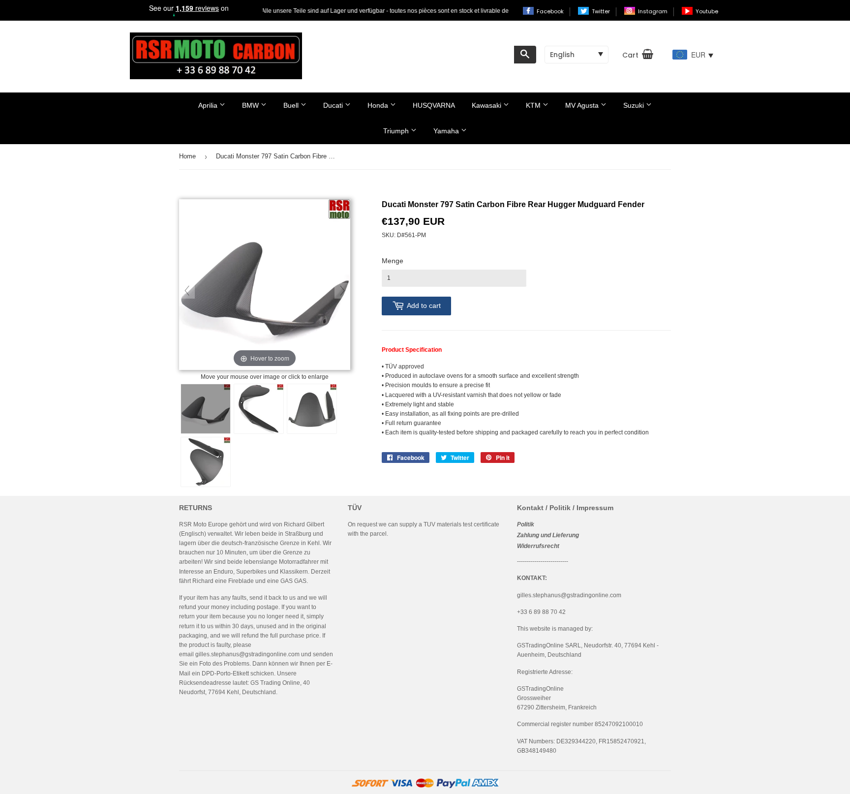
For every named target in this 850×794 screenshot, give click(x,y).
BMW (251, 105)
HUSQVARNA (434, 105)
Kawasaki (487, 105)
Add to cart (424, 305)
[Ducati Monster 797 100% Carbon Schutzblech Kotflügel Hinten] (205, 408)
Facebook (551, 11)
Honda (378, 105)
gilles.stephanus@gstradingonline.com (247, 654)
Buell (292, 105)
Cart (630, 55)
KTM (534, 105)
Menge (392, 261)
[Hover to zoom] (264, 285)
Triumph (397, 131)
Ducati (334, 105)
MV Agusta (583, 105)
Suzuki (634, 105)
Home (187, 156)
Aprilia (208, 105)
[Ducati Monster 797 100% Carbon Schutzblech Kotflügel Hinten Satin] (258, 408)
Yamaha (447, 131)
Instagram (653, 11)
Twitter (601, 11)
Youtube (707, 11)
